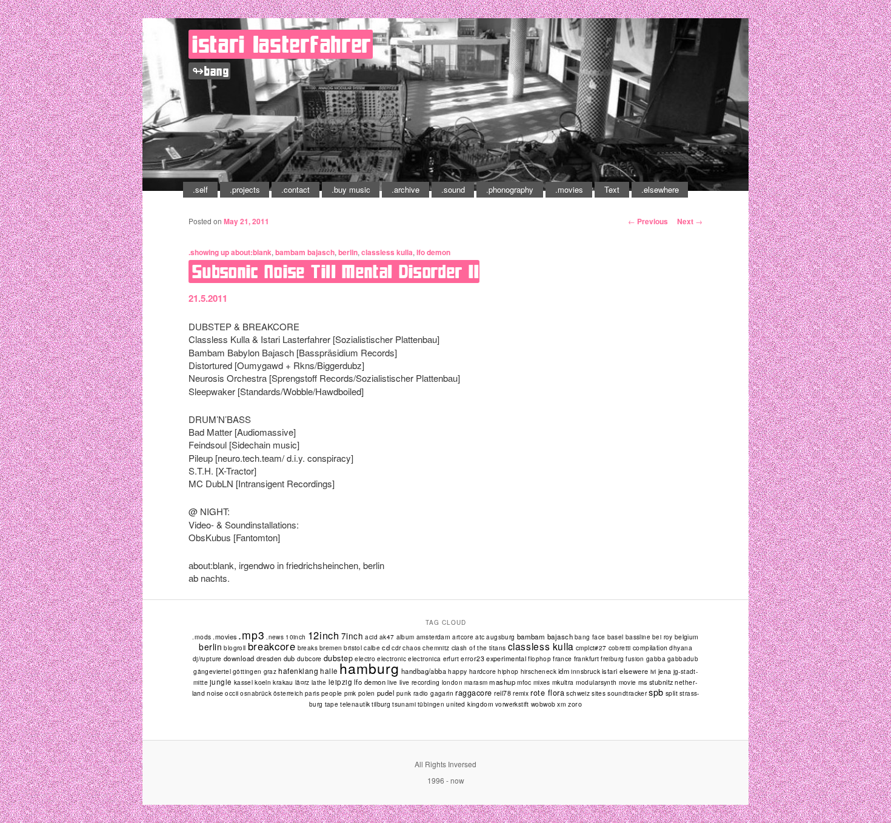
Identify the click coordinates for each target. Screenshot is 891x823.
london (452, 682)
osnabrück (256, 693)
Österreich (288, 693)
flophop (539, 659)
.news (275, 637)
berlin (348, 252)
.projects (245, 189)
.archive (405, 189)
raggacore (473, 692)
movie (627, 682)
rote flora (547, 692)
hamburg (369, 668)
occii (231, 693)
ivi (653, 671)
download (239, 658)
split (672, 693)
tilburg (381, 703)
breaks (308, 648)
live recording (419, 682)
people (331, 693)
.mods (201, 636)
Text (611, 189)
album (405, 637)
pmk (350, 693)
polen (366, 693)
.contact (295, 189)
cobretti (620, 648)
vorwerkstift (512, 704)
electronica (424, 659)
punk (404, 693)
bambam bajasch (305, 252)
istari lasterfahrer (282, 44)
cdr (396, 647)
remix (521, 693)
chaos (411, 648)
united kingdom (469, 703)
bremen (330, 647)
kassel (243, 682)
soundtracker (627, 693)
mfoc (524, 682)
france (562, 658)
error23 (472, 658)
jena (665, 671)
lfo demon (433, 252)
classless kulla (387, 252)
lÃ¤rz (302, 682)
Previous (648, 221)
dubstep (338, 658)
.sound (453, 189)
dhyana (680, 647)
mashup (502, 682)
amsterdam (433, 636)
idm (563, 671)
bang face (590, 637)
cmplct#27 (591, 647)
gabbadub (682, 659)
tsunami (404, 704)
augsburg (500, 637)
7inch (352, 636)
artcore (462, 637)
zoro (575, 703)
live (392, 682)
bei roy (662, 637)
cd (386, 647)
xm (561, 703)
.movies (569, 189)
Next (689, 221)
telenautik (355, 703)
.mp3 (251, 634)
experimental (506, 658)
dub (289, 658)
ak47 (387, 637)
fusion (635, 659)
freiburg (612, 659)
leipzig (340, 682)
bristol (353, 647)
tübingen (431, 704)
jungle (221, 682)
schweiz (578, 693)
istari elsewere (625, 671)
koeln (263, 682)
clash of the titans (479, 647)
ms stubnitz (655, 682)
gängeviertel (212, 671)
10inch (295, 637)
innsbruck (585, 671)
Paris (312, 693)
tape (332, 704)
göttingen (247, 671)
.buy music (351, 189)
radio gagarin (433, 693)
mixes (541, 682)
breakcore (272, 646)
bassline (638, 636)
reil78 (503, 693)
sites (599, 693)
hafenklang (298, 670)
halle (329, 671)
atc (479, 636)
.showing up (209, 252)
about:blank (251, 252)
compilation (650, 647)
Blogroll (234, 648)
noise (215, 693)
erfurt (451, 659)
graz (270, 671)
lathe (319, 682)
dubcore (309, 658)
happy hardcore (472, 671)
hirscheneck (538, 671)
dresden (269, 658)
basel (615, 636)
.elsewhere (660, 189)
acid (371, 637)
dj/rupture (207, 659)
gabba (656, 658)
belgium (687, 636)
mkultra (563, 682)
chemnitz (435, 648)
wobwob (543, 703)
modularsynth (596, 682)
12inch (323, 635)
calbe (372, 648)
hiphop (508, 671)
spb (656, 691)
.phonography (509, 189)
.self (200, 189)
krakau (283, 682)
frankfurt (586, 658)
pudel (386, 693)
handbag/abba (423, 671)
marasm (475, 682)
